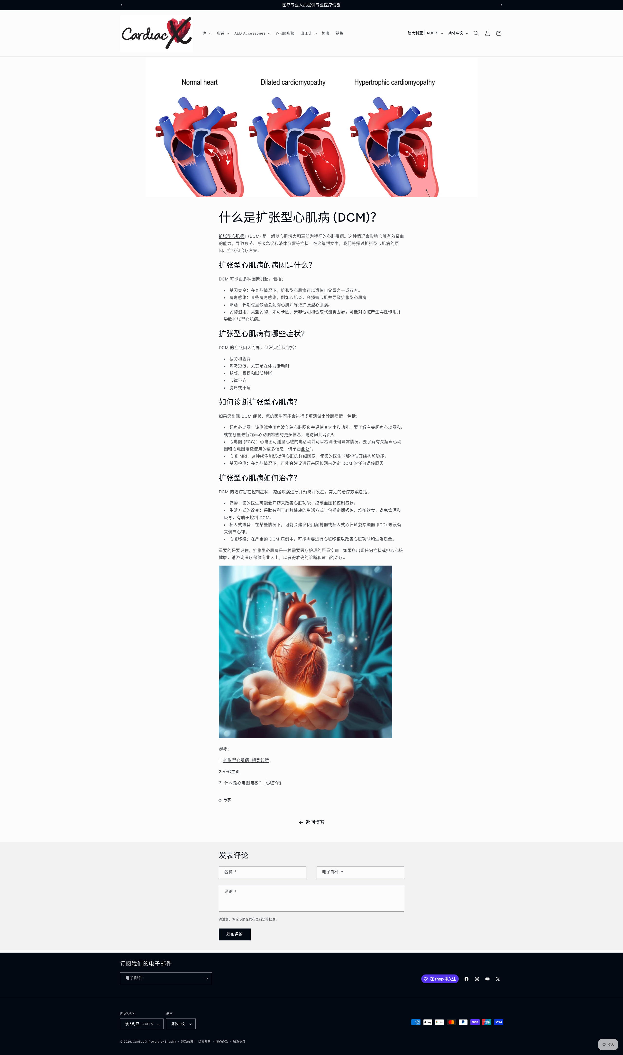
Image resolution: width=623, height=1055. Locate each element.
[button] (207, 33)
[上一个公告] (121, 5)
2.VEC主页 (229, 771)
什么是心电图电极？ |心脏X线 (252, 782)
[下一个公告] (501, 5)
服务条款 (222, 1041)
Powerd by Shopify (162, 1041)
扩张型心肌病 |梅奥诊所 (246, 760)
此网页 (324, 434)
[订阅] (205, 978)
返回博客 (315, 822)
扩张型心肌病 (232, 236)
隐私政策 (204, 1041)
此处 (305, 449)
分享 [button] (227, 800)
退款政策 (187, 1041)
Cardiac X (140, 1041)
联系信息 (239, 1041)
